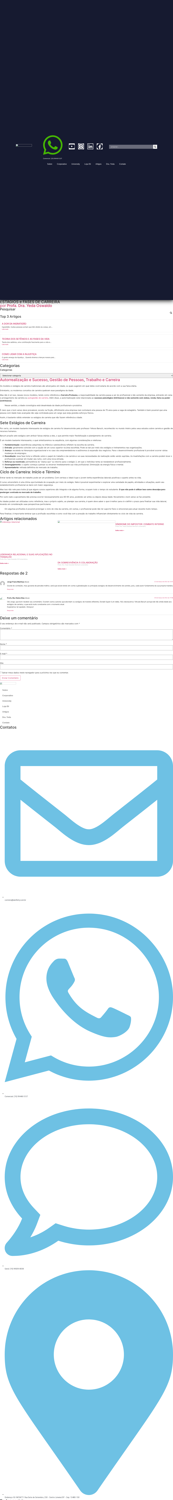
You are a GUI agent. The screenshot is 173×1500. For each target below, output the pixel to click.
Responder (10, 589)
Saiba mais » (4, 563)
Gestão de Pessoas (67, 379)
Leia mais (5, 329)
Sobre (49, 164)
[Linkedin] (90, 146)
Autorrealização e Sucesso (24, 379)
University (75, 164)
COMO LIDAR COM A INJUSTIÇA (19, 354)
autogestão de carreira (38, 398)
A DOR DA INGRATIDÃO (14, 323)
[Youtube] (72, 146)
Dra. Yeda (110, 164)
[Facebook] (100, 146)
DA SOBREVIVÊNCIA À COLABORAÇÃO (78, 562)
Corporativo (62, 164)
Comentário (6, 628)
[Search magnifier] (155, 147)
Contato (122, 164)
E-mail (3, 654)
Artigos (98, 164)
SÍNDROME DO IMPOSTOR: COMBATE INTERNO (139, 524)
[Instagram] (81, 146)
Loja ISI (87, 164)
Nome (3, 644)
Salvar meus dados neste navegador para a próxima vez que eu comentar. (35, 673)
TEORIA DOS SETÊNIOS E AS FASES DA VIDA (25, 338)
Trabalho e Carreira (103, 379)
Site (1, 663)
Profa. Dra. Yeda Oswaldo (26, 305)
